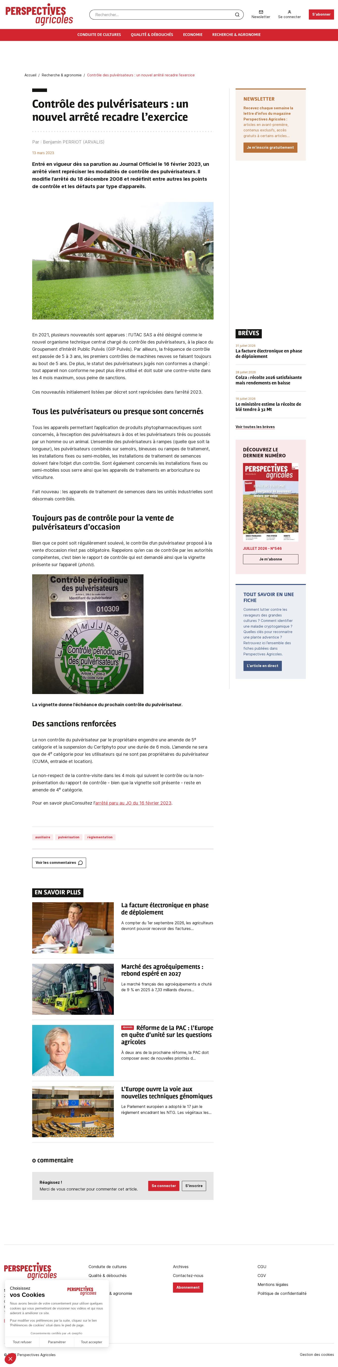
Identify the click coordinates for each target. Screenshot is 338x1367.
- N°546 (262, 548)
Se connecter (164, 1186)
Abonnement (188, 1287)
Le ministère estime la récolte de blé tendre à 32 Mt (268, 407)
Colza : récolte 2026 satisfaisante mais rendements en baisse (269, 381)
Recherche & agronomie (110, 1293)
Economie (98, 1284)
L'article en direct (262, 666)
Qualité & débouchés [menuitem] (152, 35)
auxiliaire (42, 837)
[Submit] (237, 15)
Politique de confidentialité (282, 1293)
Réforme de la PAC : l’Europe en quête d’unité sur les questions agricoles (167, 1035)
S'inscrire (194, 1186)
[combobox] (166, 15)
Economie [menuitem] (192, 35)
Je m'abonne (270, 559)
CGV (262, 1276)
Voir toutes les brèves (255, 427)
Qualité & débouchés (108, 1276)
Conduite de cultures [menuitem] (99, 35)
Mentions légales (273, 1284)
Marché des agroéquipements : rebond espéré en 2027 (162, 970)
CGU (262, 1267)
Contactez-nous (188, 1276)
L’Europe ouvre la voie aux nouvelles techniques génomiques (167, 1093)
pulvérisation (68, 837)
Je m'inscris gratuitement (270, 147)
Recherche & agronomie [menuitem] (236, 35)
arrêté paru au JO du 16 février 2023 (133, 803)
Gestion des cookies (317, 1354)
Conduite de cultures (108, 1267)
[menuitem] (261, 14)
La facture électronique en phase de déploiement (165, 909)
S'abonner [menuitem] (321, 14)
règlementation (100, 837)
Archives (181, 1267)
